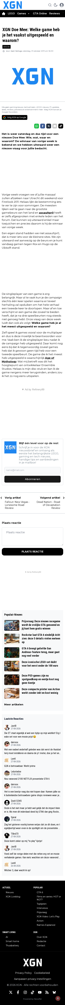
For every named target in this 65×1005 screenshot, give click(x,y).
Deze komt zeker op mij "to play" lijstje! (23, 841)
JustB (13, 726)
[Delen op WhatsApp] (36, 126)
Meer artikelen (13, 704)
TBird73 (14, 833)
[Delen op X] (48, 126)
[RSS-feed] (47, 992)
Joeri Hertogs (16, 51)
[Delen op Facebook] (42, 126)
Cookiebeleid (42, 972)
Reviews (54, 13)
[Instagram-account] (25, 992)
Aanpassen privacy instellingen (32, 979)
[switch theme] (56, 5)
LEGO (11, 13)
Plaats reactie (32, 551)
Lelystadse (16, 771)
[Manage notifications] (57, 998)
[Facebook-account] (18, 992)
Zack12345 (16, 801)
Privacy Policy (23, 972)
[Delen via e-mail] (54, 126)
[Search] (50, 5)
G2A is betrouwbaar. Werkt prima (19, 766)
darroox (14, 742)
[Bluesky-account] (54, 992)
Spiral (13, 817)
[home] (3, 13)
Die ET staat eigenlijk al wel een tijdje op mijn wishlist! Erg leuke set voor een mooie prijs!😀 (32, 735)
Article (6, 46)
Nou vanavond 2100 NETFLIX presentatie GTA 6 (27, 778)
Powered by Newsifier (32, 999)
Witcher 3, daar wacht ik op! (17, 870)
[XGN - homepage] (12, 5)
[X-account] (11, 992)
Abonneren (32, 479)
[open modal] (62, 5)
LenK (13, 758)
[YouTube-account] (40, 992)
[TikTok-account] (32, 992)
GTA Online (40, 13)
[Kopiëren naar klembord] (60, 126)
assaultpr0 (46, 212)
